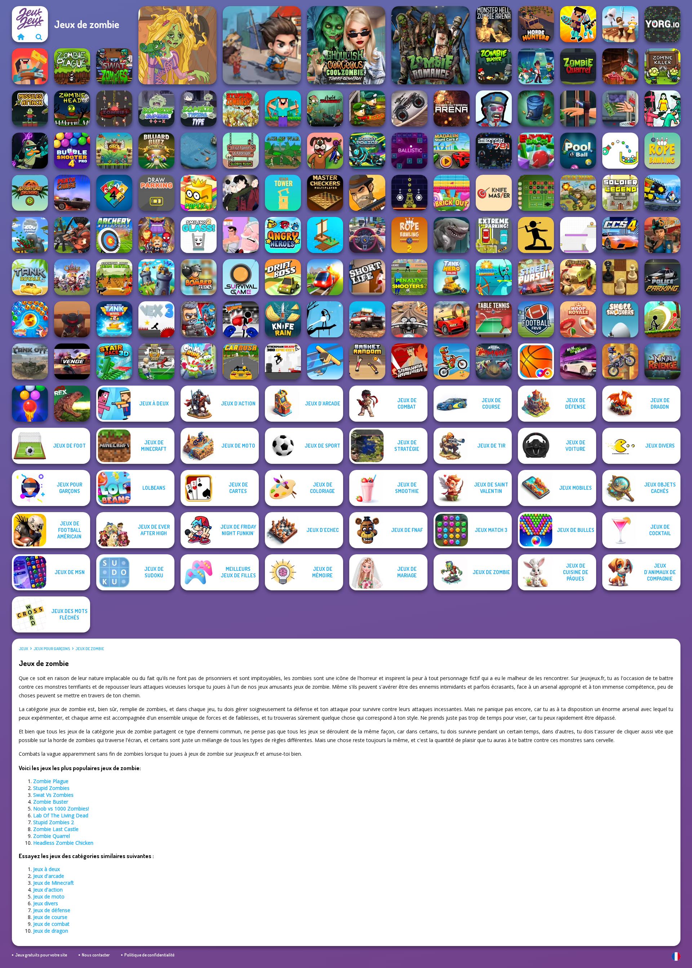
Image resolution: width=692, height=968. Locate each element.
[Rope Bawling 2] (409, 235)
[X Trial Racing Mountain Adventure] (620, 361)
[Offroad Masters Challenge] (367, 319)
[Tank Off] (30, 361)
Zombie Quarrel (51, 835)
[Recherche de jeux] (39, 36)
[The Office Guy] (241, 235)
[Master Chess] (620, 277)
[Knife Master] (494, 193)
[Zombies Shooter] (494, 108)
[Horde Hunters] (536, 24)
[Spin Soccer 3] (578, 235)
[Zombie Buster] (494, 66)
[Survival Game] (241, 277)
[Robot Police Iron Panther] (367, 151)
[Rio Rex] (72, 404)
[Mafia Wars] (367, 193)
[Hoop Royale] (578, 319)
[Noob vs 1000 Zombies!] (283, 108)
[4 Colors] (114, 193)
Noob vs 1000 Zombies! (61, 808)
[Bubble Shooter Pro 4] (72, 151)
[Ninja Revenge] (662, 361)
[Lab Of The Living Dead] (536, 66)
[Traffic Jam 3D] (367, 235)
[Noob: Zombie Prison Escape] (30, 66)
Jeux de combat (51, 923)
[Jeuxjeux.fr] (21, 36)
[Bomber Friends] (199, 277)
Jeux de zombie (89, 648)
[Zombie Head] (72, 108)
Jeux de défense (51, 910)
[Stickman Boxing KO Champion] (241, 319)
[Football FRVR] (536, 319)
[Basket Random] (367, 361)
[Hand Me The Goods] (578, 108)
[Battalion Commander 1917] (578, 193)
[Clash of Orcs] (114, 151)
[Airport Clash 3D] (72, 235)
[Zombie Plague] (72, 66)
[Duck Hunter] (325, 151)
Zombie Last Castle (56, 829)
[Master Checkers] (325, 193)
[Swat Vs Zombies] (114, 66)
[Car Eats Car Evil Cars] (662, 193)
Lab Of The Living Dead (60, 815)
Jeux (23, 648)
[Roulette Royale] (536, 193)
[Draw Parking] (156, 193)
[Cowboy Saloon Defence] (72, 319)
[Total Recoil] (199, 319)
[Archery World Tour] (114, 235)
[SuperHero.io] (156, 235)
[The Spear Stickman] (536, 235)
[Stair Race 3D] (114, 361)
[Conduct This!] (325, 277)
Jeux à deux (46, 869)
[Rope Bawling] (662, 151)
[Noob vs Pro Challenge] (578, 24)
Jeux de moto (49, 896)
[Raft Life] (620, 24)
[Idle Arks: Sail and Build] (325, 235)
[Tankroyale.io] (30, 277)
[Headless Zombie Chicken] (620, 66)
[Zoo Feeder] (30, 235)
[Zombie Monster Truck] (409, 108)
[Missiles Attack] (30, 108)
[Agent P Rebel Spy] (30, 151)
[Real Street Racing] (578, 361)
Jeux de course (50, 917)
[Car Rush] (241, 361)
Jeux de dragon (50, 930)
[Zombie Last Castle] (367, 108)
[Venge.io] (72, 361)
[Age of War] (283, 151)
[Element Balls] (536, 151)
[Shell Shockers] (620, 319)
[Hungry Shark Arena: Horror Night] (494, 361)
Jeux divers (45, 903)
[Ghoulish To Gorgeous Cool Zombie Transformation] (346, 45)
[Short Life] (367, 277)
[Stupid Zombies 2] (325, 108)
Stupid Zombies (51, 788)
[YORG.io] (662, 24)
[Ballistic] (409, 151)
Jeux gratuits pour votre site (41, 955)
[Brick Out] (452, 193)
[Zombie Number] (156, 108)
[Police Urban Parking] (662, 277)
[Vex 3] (156, 319)
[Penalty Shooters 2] (409, 277)
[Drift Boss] (283, 277)
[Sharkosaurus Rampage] (452, 235)
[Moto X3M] (452, 361)
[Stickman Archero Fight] (662, 319)
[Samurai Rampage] (409, 361)
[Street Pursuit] (536, 277)
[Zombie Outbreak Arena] (452, 108)
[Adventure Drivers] (30, 193)
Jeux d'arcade (48, 875)
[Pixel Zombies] (114, 108)
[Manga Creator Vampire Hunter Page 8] (241, 193)
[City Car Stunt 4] (620, 235)
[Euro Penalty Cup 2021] (156, 361)
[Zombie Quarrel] (578, 66)
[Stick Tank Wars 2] (114, 319)
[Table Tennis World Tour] (494, 319)
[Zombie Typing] (199, 108)
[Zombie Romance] (430, 45)
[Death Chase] (72, 193)
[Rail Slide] (325, 361)
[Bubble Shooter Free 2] (30, 404)
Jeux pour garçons (52, 648)
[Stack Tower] (283, 193)
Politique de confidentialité (149, 955)
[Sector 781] (494, 151)
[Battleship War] (199, 151)
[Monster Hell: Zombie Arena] (494, 24)
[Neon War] (409, 193)
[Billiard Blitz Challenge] (156, 151)
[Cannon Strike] (620, 151)
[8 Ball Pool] (578, 151)
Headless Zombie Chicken (63, 842)
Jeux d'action (48, 889)
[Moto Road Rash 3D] (409, 319)
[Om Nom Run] (199, 361)
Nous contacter (96, 955)
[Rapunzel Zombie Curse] (177, 45)
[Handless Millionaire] (620, 108)
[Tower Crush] (156, 277)
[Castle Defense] (72, 277)
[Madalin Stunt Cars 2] (452, 151)
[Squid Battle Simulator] (662, 108)
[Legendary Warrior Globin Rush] (241, 151)
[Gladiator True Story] (578, 277)
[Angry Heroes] (283, 235)
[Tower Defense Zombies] (536, 108)
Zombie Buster (50, 801)
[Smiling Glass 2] (199, 235)
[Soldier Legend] (620, 193)
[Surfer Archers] (494, 277)
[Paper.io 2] (199, 193)
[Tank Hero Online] (452, 277)
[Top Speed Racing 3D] (452, 319)
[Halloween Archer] (325, 319)
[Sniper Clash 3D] (662, 235)
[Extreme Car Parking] (494, 235)
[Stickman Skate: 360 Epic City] (283, 361)
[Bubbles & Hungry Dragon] (30, 319)
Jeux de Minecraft (53, 882)
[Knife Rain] (283, 319)
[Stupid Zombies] (241, 108)
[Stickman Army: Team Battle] (114, 277)
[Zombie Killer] (662, 66)
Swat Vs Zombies (53, 794)
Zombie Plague (50, 781)
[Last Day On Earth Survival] (262, 45)
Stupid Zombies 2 (53, 822)
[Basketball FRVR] (536, 361)
